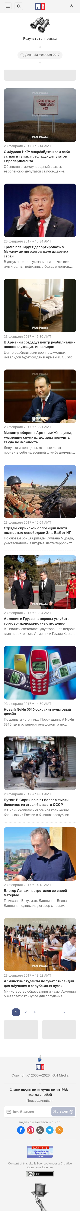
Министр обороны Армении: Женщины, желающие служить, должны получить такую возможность (38, 437)
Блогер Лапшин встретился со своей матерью (35, 893)
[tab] (31, 1185)
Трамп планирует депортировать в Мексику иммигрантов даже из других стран (36, 251)
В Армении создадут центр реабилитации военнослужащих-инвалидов (40, 344)
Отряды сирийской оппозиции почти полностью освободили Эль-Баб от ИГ (37, 530)
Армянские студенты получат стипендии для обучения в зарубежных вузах (39, 983)
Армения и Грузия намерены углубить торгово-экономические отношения (37, 621)
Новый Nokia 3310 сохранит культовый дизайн (37, 711)
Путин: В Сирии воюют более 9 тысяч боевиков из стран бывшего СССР (36, 802)
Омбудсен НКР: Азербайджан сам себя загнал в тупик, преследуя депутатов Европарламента (37, 156)
